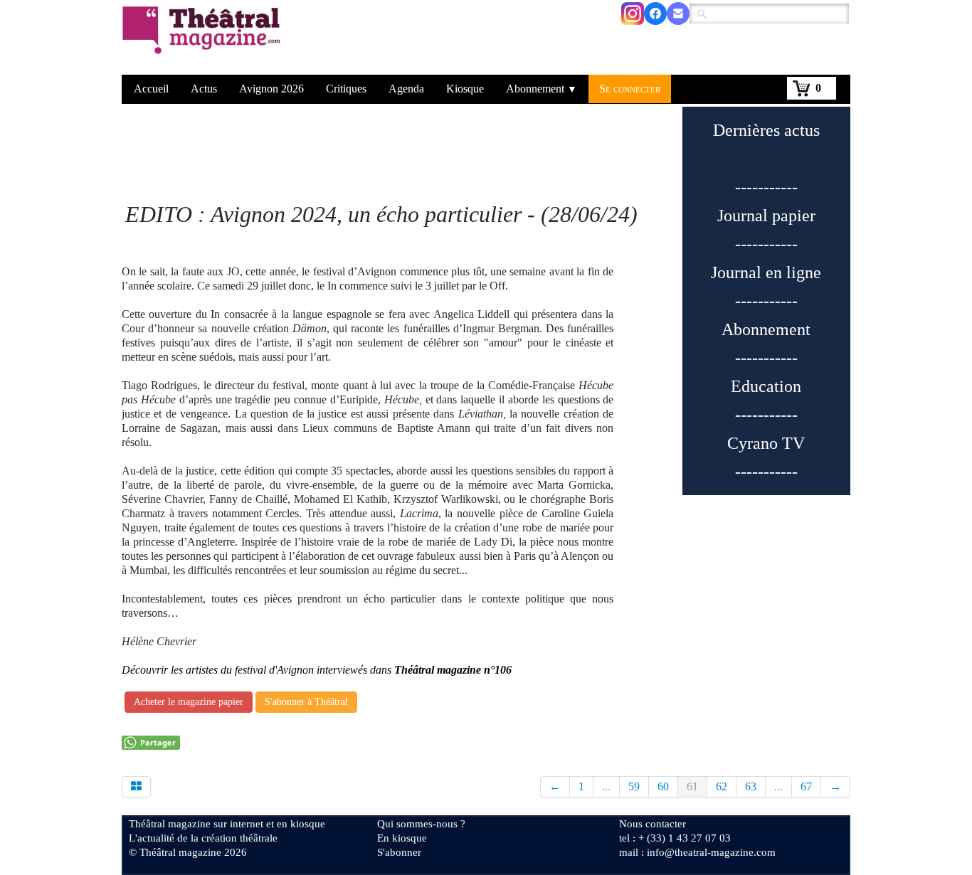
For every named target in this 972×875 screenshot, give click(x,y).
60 (663, 786)
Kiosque (465, 89)
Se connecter (629, 89)
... (606, 786)
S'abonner (399, 852)
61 (692, 786)
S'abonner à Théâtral (306, 701)
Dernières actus (766, 130)
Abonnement (541, 89)
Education (766, 386)
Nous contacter (652, 823)
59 (634, 786)
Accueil (151, 89)
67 (806, 786)
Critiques (346, 89)
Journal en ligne (766, 272)
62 (721, 786)
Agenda (406, 89)
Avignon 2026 (271, 89)
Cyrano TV (766, 443)
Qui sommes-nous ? (421, 823)
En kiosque (402, 838)
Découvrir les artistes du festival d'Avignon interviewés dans (317, 670)
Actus (204, 89)
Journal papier (766, 215)
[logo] (203, 39)
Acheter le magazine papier (188, 701)
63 (750, 786)
